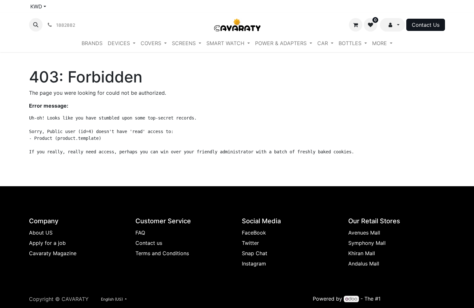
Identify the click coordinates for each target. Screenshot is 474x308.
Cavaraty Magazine (52, 253)
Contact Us (425, 25)
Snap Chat (254, 253)
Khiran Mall (361, 253)
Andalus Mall (363, 263)
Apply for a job (47, 243)
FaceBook (254, 232)
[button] (36, 25)
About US (41, 232)
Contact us (148, 243)
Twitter (250, 243)
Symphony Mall (367, 243)
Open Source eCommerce (413, 298)
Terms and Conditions (162, 253)
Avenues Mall (364, 232)
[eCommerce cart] (355, 25)
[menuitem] (92, 43)
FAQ (140, 232)
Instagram (254, 263)
